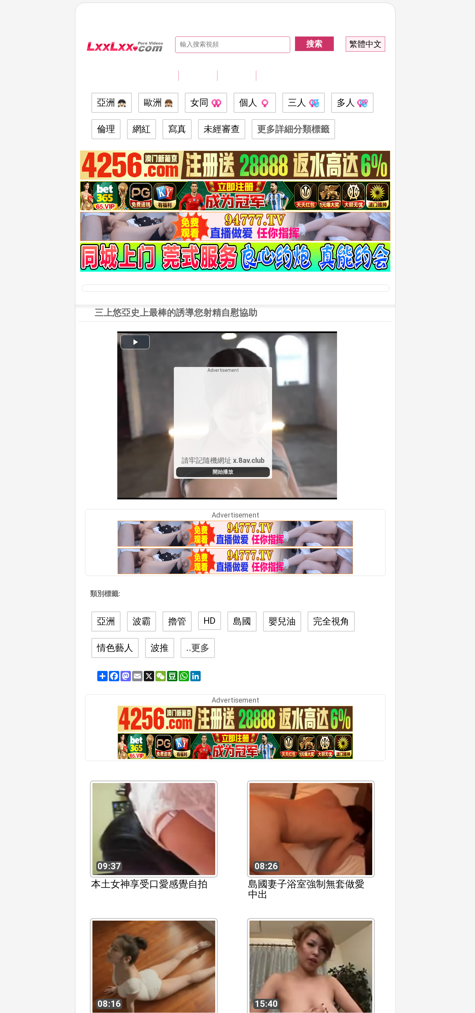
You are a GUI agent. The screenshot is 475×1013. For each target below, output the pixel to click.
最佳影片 (275, 75)
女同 (200, 102)
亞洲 (107, 102)
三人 (298, 102)
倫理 (106, 129)
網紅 (141, 129)
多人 (347, 102)
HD (210, 620)
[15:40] (311, 966)
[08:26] (311, 828)
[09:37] (154, 828)
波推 (160, 647)
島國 (242, 621)
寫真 (177, 129)
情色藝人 (115, 647)
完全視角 (331, 621)
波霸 (141, 621)
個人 (249, 102)
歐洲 (154, 102)
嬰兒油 (282, 621)
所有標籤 (198, 75)
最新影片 (236, 75)
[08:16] (154, 966)
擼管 (177, 621)
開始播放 (223, 472)
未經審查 (222, 129)
